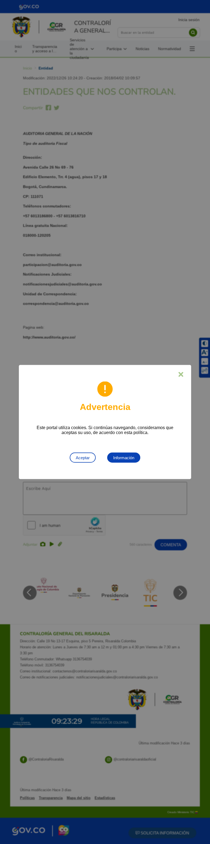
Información (123, 457)
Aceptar (83, 457)
